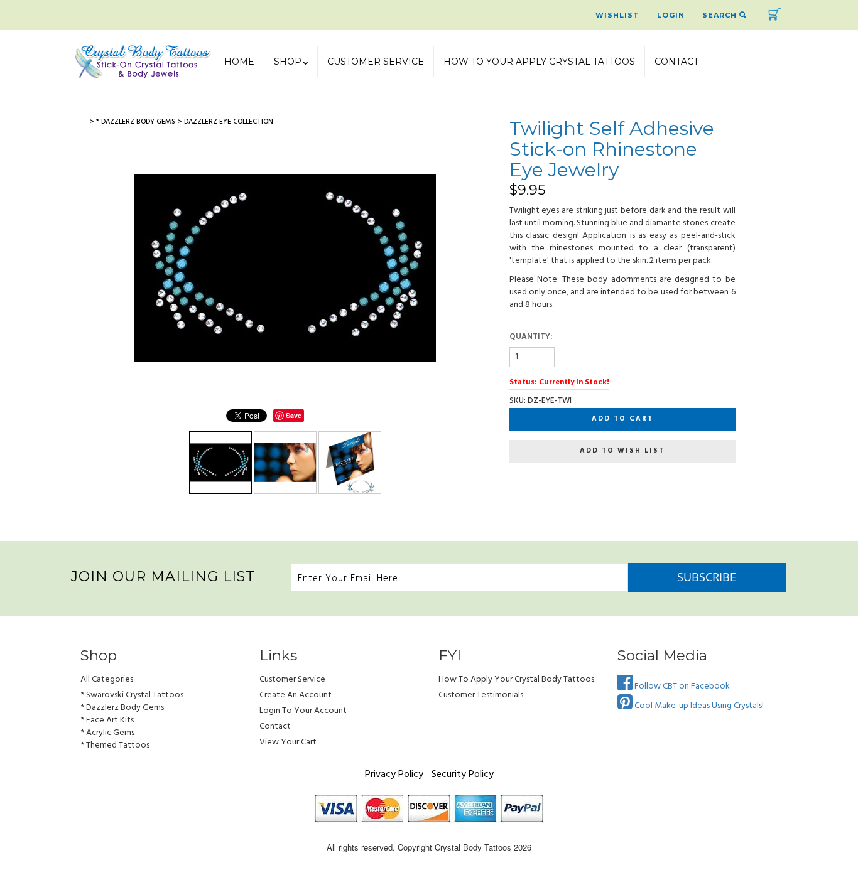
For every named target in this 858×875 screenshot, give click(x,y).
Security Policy (463, 774)
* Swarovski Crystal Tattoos (131, 695)
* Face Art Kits (107, 720)
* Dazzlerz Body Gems (122, 708)
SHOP (287, 61)
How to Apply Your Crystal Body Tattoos (516, 679)
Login (671, 15)
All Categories (106, 679)
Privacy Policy (394, 774)
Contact (676, 61)
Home (239, 61)
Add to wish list (622, 450)
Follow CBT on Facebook (681, 686)
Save (293, 415)
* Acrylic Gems (107, 733)
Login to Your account (303, 711)
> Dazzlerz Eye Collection (225, 121)
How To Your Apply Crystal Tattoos (539, 61)
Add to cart (622, 418)
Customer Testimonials (480, 695)
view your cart (288, 742)
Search (720, 15)
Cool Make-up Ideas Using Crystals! (698, 706)
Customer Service (375, 61)
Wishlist (617, 15)
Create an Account (295, 695)
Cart (774, 14)
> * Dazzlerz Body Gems (132, 121)
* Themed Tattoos (114, 745)
